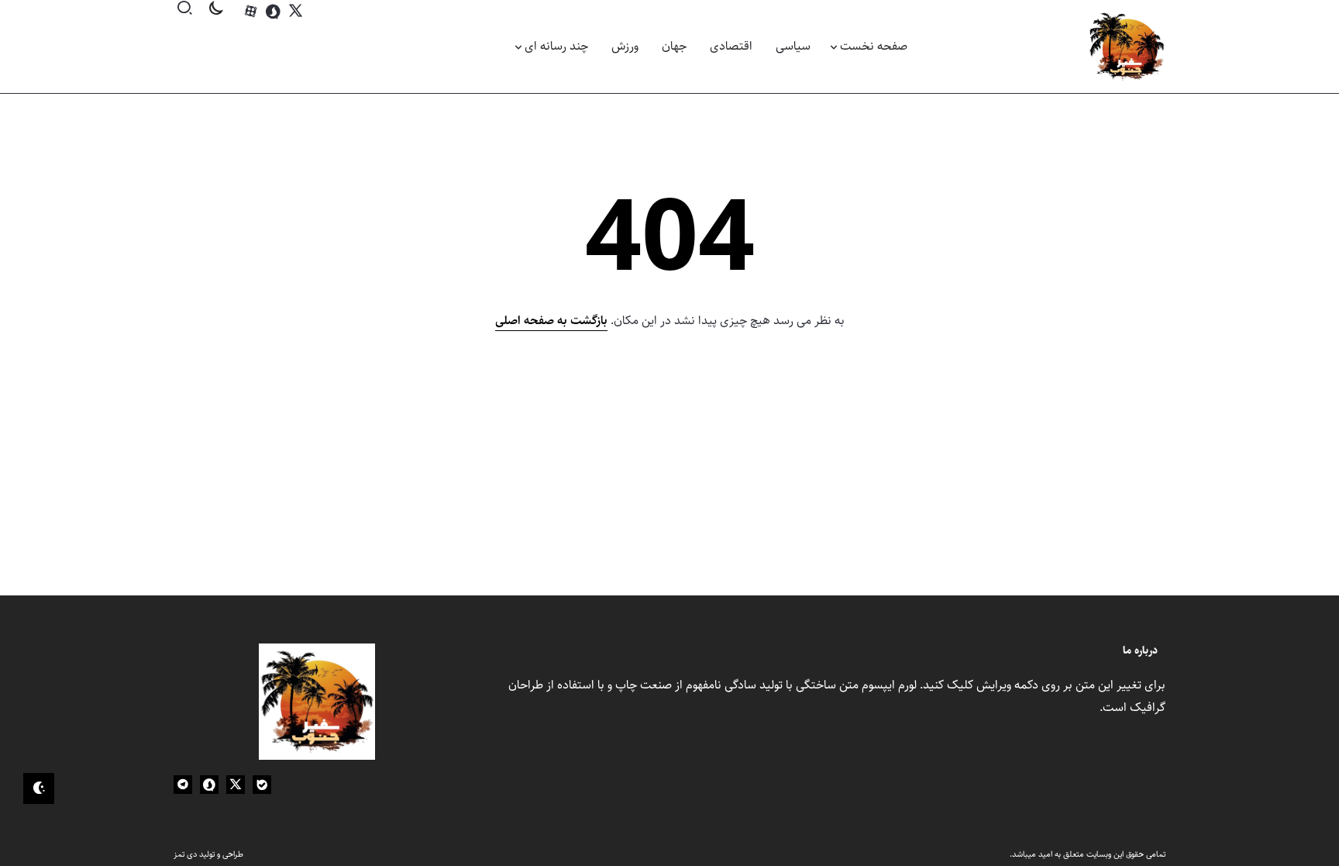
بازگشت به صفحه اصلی (551, 320)
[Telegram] (183, 784)
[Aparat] (250, 11)
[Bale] (262, 784)
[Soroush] (273, 11)
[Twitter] (295, 11)
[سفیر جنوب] (1126, 46)
